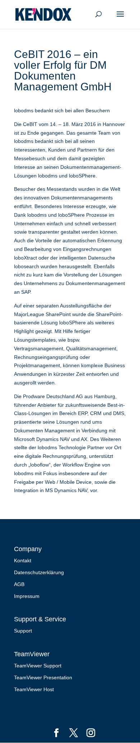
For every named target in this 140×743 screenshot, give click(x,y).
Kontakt (22, 560)
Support (23, 631)
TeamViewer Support (37, 665)
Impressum (26, 596)
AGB (19, 584)
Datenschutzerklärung (39, 572)
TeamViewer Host (34, 689)
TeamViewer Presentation (43, 677)
